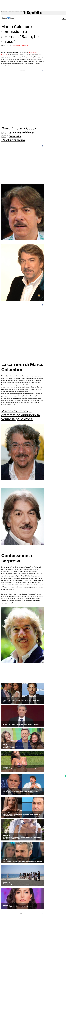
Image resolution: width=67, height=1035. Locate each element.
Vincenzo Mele (16, 45)
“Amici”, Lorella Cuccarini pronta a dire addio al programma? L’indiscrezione (21, 134)
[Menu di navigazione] (64, 18)
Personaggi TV (26, 45)
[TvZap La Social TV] (7, 18)
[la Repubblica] (33, 13)
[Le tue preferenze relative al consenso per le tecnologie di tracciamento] (65, 776)
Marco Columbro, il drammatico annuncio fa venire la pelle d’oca (20, 415)
